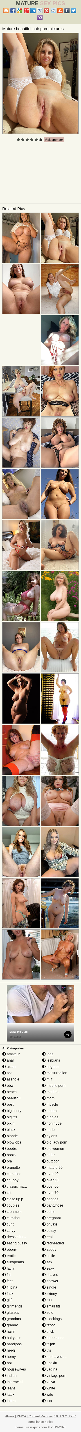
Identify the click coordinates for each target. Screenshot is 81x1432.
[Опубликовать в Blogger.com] (6, 10)
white (50, 1388)
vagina (51, 1369)
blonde (12, 1136)
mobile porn (55, 1085)
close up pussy (18, 1199)
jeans (11, 1388)
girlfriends (14, 1306)
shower (52, 1281)
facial (10, 1268)
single (51, 1287)
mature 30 (54, 1167)
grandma (13, 1319)
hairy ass (13, 1338)
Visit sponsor (54, 139)
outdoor (52, 1161)
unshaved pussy (59, 1357)
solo (49, 1312)
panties (52, 1199)
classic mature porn (22, 1186)
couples (12, 1205)
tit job (50, 1344)
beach (11, 1092)
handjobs (14, 1344)
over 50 (52, 1180)
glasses (12, 1312)
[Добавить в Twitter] (73, 10)
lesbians (53, 1060)
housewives (16, 1369)
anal (10, 1060)
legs (49, 1054)
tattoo (50, 1325)
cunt (10, 1224)
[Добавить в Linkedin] (33, 10)
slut (49, 1300)
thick (50, 1331)
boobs (11, 1149)
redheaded (55, 1243)
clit (8, 1193)
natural (52, 1111)
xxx (49, 1401)
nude (50, 1130)
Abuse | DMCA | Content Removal (29, 1416)
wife (49, 1394)
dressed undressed (21, 1237)
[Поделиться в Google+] (26, 10)
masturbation (56, 1073)
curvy (10, 1230)
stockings (54, 1319)
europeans (15, 1262)
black (10, 1130)
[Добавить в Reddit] (53, 10)
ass (9, 1073)
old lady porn (56, 1142)
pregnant (53, 1218)
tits (48, 1350)
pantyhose (54, 1205)
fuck (9, 1294)
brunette (13, 1167)
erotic (11, 1256)
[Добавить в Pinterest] (46, 10)
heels (11, 1350)
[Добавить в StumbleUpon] (60, 10)
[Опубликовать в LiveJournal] (40, 10)
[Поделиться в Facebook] (13, 10)
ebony (11, 1249)
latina (11, 1401)
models (52, 1092)
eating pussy (16, 1243)
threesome (54, 1338)
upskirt (51, 1363)
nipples (52, 1117)
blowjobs (13, 1142)
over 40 (52, 1174)
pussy (51, 1230)
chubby (12, 1180)
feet (9, 1281)
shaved (52, 1275)
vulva (50, 1382)
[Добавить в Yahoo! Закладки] (40, 17)
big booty (13, 1111)
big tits (11, 1117)
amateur (13, 1054)
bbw (10, 1085)
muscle (52, 1104)
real (49, 1237)
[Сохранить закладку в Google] (19, 10)
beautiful (13, 1098)
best (10, 1104)
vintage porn (56, 1376)
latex (10, 1394)
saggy (51, 1249)
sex (49, 1262)
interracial (14, 1382)
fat (8, 1275)
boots (11, 1155)
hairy (10, 1331)
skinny (51, 1294)
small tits (53, 1306)
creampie (14, 1212)
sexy (50, 1268)
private (51, 1224)
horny (11, 1357)
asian (11, 1067)
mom (50, 1098)
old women (55, 1149)
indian (11, 1376)
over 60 (52, 1186)
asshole (12, 1079)
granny (12, 1325)
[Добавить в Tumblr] (67, 10)
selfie (50, 1256)
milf (49, 1079)
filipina (11, 1287)
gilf (8, 1300)
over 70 (52, 1193)
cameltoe (13, 1174)
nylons (51, 1136)
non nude (54, 1123)
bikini (10, 1123)
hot (9, 1363)
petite (50, 1212)
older (50, 1155)
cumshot (13, 1218)
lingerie (52, 1067)
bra (9, 1161)
